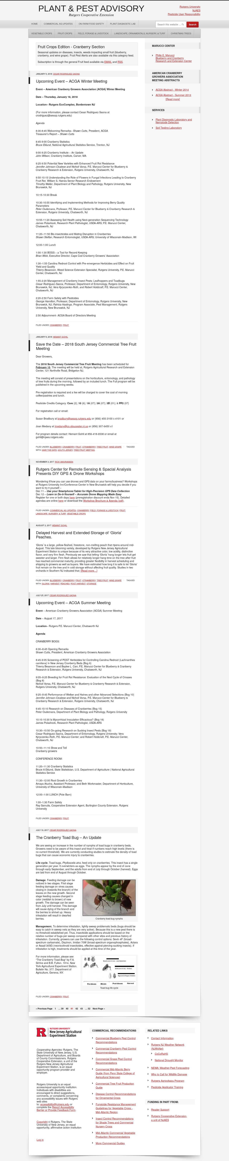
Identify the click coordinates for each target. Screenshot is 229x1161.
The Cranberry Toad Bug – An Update (68, 837)
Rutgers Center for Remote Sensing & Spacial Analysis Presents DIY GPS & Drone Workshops (83, 471)
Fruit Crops (65, 33)
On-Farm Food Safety (91, 23)
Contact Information (162, 1038)
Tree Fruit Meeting (84, 449)
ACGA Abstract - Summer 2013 (173, 95)
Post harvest (78, 583)
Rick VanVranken (64, 461)
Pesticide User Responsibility (184, 14)
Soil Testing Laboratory (169, 127)
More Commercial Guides (110, 1143)
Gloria (45, 583)
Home (34, 23)
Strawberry (89, 446)
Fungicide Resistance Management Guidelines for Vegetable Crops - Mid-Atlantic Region (116, 1108)
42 (76, 1008)
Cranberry (56, 325)
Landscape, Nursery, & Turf (51, 513)
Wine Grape (115, 446)
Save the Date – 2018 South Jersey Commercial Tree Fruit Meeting (86, 346)
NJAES (196, 10)
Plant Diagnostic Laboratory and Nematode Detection (174, 121)
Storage (91, 583)
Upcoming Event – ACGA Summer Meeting (73, 602)
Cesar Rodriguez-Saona (66, 73)
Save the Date (49, 449)
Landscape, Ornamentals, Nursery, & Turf (139, 33)
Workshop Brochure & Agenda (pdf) (103, 500)
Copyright (42, 1122)
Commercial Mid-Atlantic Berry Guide (115, 1073)
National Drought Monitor (169, 1060)
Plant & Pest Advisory (91, 8)
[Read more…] (89, 570)
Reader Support (160, 1109)
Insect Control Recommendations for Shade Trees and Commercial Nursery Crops (114, 1122)
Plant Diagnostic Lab (122, 23)
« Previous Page (44, 1008)
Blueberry (55, 446)
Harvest (54, 583)
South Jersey (65, 449)
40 (67, 1008)
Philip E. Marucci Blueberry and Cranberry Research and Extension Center (174, 58)
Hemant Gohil (60, 336)
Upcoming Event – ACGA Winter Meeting (71, 81)
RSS (120, 62)
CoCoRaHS (161, 1053)
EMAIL (108, 62)
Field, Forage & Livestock (93, 33)
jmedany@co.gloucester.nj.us (71, 426)
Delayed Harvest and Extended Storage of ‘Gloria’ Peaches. (79, 535)
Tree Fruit (102, 446)
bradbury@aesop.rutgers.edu (74, 418)
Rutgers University (190, 6)
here (72, 497)
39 (62, 1008)
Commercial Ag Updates (58, 23)
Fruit (66, 325)
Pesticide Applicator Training (167, 1087)
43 (81, 1008)
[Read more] (173, 99)
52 (89, 1008)
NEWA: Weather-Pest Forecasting (170, 1068)
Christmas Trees (181, 33)
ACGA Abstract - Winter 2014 (172, 89)
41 (72, 1008)
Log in (40, 1140)
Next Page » (99, 1008)
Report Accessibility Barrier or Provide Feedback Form (56, 1108)
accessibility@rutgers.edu (54, 1104)
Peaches (65, 583)
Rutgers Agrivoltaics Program (167, 1080)
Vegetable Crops (40, 33)
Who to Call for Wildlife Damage (169, 1074)
